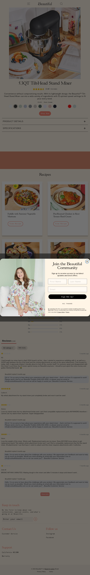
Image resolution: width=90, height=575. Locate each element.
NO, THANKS (67, 303)
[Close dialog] (87, 261)
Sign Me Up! (67, 297)
